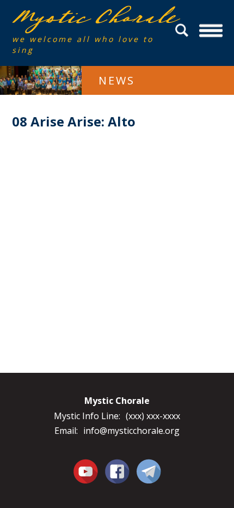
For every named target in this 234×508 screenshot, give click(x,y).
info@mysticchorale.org (131, 431)
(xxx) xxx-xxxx (153, 416)
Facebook (117, 465)
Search (183, 30)
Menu (211, 30)
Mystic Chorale (74, 17)
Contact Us (149, 471)
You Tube (85, 471)
